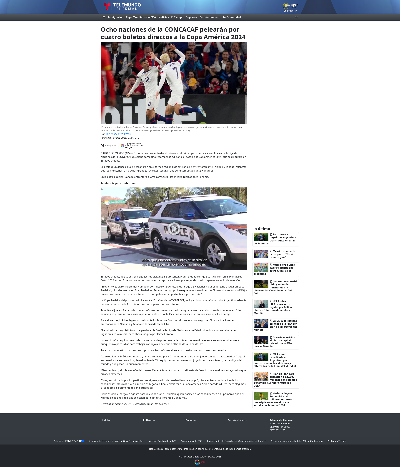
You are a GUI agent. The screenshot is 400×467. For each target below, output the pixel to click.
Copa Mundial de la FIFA (141, 17)
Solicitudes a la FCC (191, 441)
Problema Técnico (337, 441)
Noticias (163, 17)
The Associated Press (118, 134)
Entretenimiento (210, 17)
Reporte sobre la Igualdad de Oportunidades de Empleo (236, 441)
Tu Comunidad (232, 17)
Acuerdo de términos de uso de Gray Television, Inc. (116, 441)
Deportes (191, 17)
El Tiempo (177, 17)
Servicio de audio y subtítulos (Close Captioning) (296, 441)
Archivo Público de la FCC (162, 441)
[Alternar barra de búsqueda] (296, 17)
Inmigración (115, 17)
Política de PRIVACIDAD (66, 441)
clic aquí (159, 448)
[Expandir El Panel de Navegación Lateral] (104, 17)
